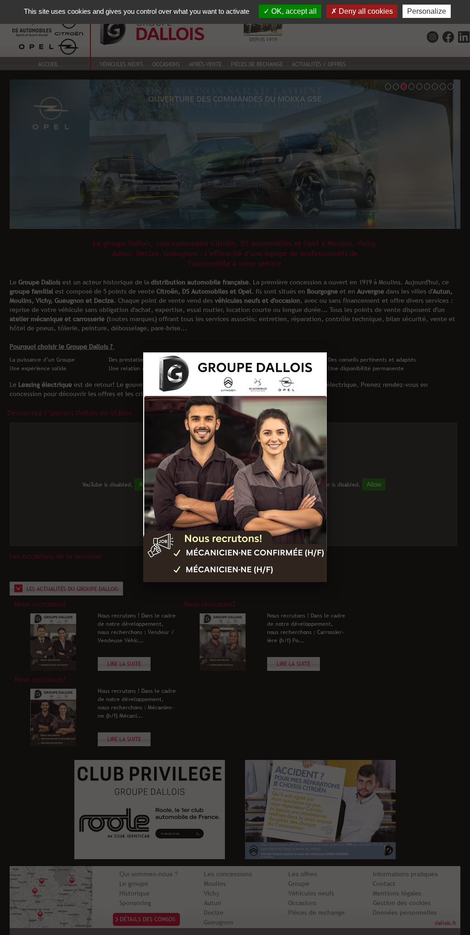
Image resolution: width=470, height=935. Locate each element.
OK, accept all (293, 11)
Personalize (426, 11)
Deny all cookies (365, 11)
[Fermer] (327, 352)
